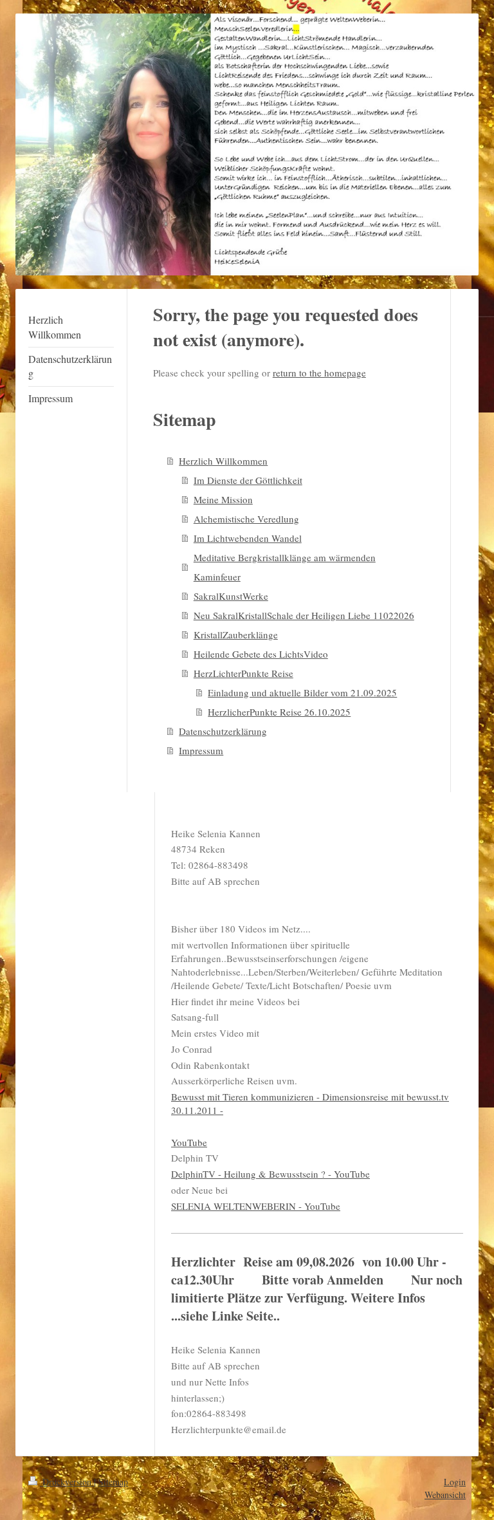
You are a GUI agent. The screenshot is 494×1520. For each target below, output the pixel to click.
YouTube (189, 1142)
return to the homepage (319, 372)
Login (455, 1482)
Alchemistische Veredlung (246, 518)
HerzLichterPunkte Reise (243, 673)
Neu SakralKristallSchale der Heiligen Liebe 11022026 (304, 615)
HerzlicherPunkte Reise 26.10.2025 (279, 711)
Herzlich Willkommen (223, 460)
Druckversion (67, 1482)
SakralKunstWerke (231, 595)
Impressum (201, 750)
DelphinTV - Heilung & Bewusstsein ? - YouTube (270, 1173)
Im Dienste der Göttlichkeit (248, 480)
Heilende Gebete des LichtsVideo (261, 653)
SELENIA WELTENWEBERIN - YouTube (255, 1206)
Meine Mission (223, 499)
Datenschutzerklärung (223, 731)
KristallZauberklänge (236, 634)
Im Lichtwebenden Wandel (248, 538)
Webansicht (445, 1494)
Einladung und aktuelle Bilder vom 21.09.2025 (302, 692)
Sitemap (113, 1482)
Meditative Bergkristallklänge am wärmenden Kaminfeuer (285, 567)
